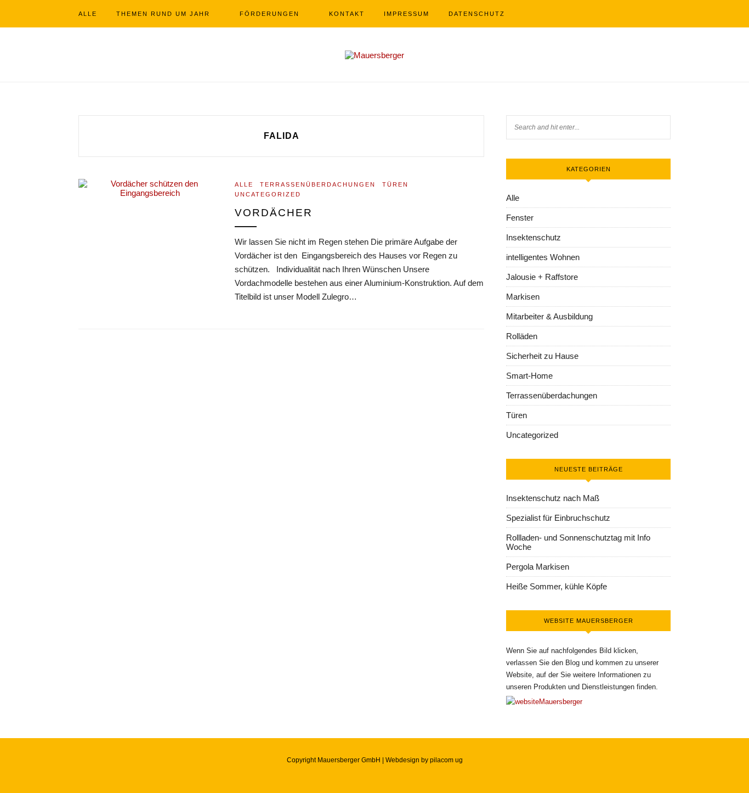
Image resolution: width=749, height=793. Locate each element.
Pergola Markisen (537, 566)
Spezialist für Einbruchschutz (558, 517)
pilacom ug (446, 760)
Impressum (406, 13)
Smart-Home (529, 375)
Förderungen (269, 13)
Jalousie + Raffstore (542, 277)
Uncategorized (268, 194)
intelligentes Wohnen (543, 257)
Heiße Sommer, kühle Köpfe (556, 586)
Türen (395, 184)
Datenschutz (477, 13)
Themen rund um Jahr (163, 13)
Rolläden (521, 336)
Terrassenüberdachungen (318, 184)
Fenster (520, 217)
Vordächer (274, 212)
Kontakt (347, 13)
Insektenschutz (533, 237)
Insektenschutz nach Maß (552, 498)
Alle (87, 13)
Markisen (523, 296)
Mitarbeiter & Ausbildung (549, 316)
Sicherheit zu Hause (542, 356)
